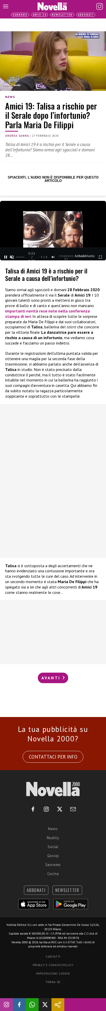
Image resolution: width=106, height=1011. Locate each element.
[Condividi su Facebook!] (19, 1004)
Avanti (51, 677)
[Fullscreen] (100, 257)
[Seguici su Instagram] (6, 1004)
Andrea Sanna (17, 136)
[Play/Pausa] (5, 257)
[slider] (20, 257)
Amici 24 (39, 14)
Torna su (53, 982)
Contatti (53, 956)
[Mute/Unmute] (11, 257)
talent (72, 326)
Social (53, 846)
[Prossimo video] (53, 257)
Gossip (53, 855)
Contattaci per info (53, 757)
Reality (53, 837)
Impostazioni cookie (53, 973)
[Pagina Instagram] (99, 6)
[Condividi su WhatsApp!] (32, 1004)
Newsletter (62, 14)
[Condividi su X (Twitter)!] (45, 1004)
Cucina (53, 873)
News (10, 97)
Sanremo (20, 14)
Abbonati (86, 14)
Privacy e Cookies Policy (53, 965)
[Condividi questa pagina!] (57, 1004)
